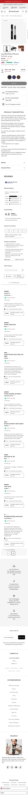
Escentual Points (14, 709)
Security (14, 702)
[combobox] (14, 788)
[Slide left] (1, 49)
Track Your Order (14, 692)
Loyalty (15, 7)
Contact (24, 7)
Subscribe (21, 637)
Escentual (7, 782)
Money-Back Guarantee (14, 726)
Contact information (22, 782)
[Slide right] (26, 49)
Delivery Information (14, 685)
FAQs (14, 695)
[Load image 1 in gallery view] (7, 48)
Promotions (14, 699)
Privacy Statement (14, 722)
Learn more (8, 100)
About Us (14, 712)
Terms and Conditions (14, 719)
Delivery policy (22, 784)
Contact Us (14, 663)
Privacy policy (14, 782)
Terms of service (14, 784)
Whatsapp (23, 87)
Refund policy (6, 784)
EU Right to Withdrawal (14, 705)
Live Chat (10, 87)
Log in (6, 7)
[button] (2, 11)
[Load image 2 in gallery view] (14, 48)
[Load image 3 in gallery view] (21, 48)
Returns (14, 689)
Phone (14, 87)
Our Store (13, 716)
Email (18, 87)
